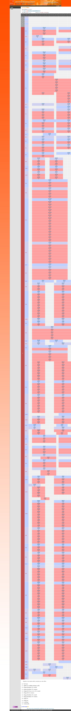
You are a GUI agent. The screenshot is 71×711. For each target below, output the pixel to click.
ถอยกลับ (12, 9)
